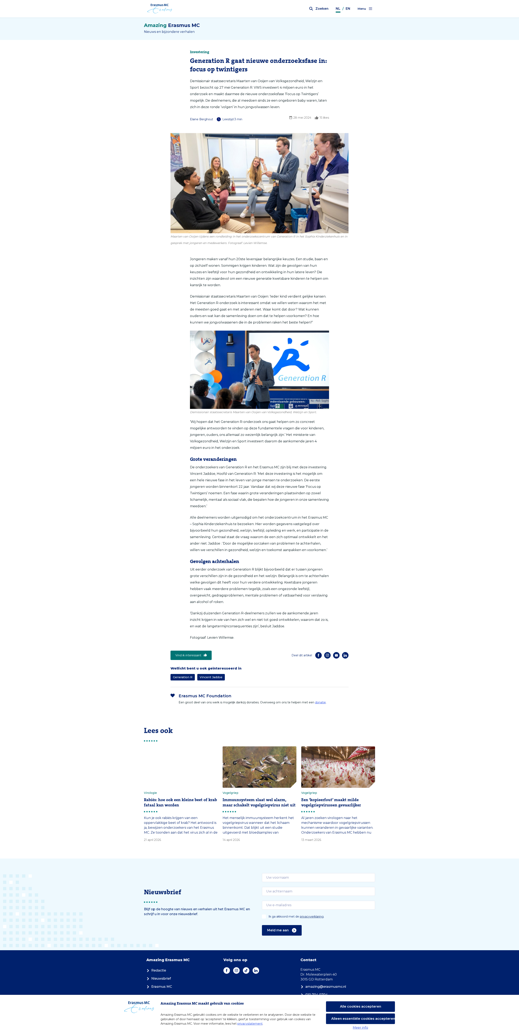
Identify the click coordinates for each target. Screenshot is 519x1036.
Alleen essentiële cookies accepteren (363, 1019)
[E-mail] (336, 655)
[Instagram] (327, 655)
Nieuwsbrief (161, 978)
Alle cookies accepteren (360, 1006)
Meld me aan (278, 930)
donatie (320, 702)
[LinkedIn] (345, 655)
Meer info (360, 1028)
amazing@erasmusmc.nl (325, 987)
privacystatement (250, 1023)
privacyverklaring (312, 916)
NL (338, 9)
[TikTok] (246, 970)
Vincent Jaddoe (211, 677)
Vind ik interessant (188, 655)
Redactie (158, 970)
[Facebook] (318, 655)
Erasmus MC (161, 987)
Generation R (182, 677)
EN (348, 9)
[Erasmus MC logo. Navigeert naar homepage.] (159, 9)
